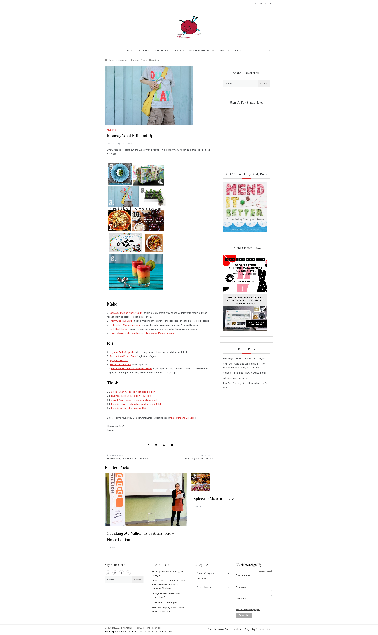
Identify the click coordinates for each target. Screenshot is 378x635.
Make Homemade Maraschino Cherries (131, 368)
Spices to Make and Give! (214, 498)
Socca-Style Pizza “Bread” (124, 356)
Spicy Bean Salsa (119, 360)
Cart (269, 629)
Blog (247, 629)
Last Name (241, 598)
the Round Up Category (182, 417)
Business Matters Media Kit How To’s (131, 395)
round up (111, 129)
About (223, 50)
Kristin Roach (126, 143)
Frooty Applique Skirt (121, 320)
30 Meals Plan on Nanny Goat (126, 312)
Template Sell (165, 631)
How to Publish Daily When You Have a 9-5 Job (136, 403)
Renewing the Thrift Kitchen (199, 458)
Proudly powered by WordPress (122, 631)
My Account (258, 629)
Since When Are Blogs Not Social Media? (133, 391)
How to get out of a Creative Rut (128, 407)
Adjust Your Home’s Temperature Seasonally (134, 399)
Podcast (144, 50)
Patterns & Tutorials (168, 50)
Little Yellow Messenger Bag (125, 324)
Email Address (244, 575)
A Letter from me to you (235, 377)
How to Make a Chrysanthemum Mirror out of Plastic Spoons (142, 332)
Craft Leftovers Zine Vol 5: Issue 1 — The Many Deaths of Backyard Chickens (168, 584)
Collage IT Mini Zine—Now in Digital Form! (244, 372)
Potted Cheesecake (120, 364)
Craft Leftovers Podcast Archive (225, 629)
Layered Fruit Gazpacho (122, 352)
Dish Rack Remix (119, 328)
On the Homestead (200, 50)
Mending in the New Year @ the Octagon (244, 358)
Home (130, 50)
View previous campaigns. (248, 609)
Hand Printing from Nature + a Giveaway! (128, 458)
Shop (238, 50)
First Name (241, 587)
